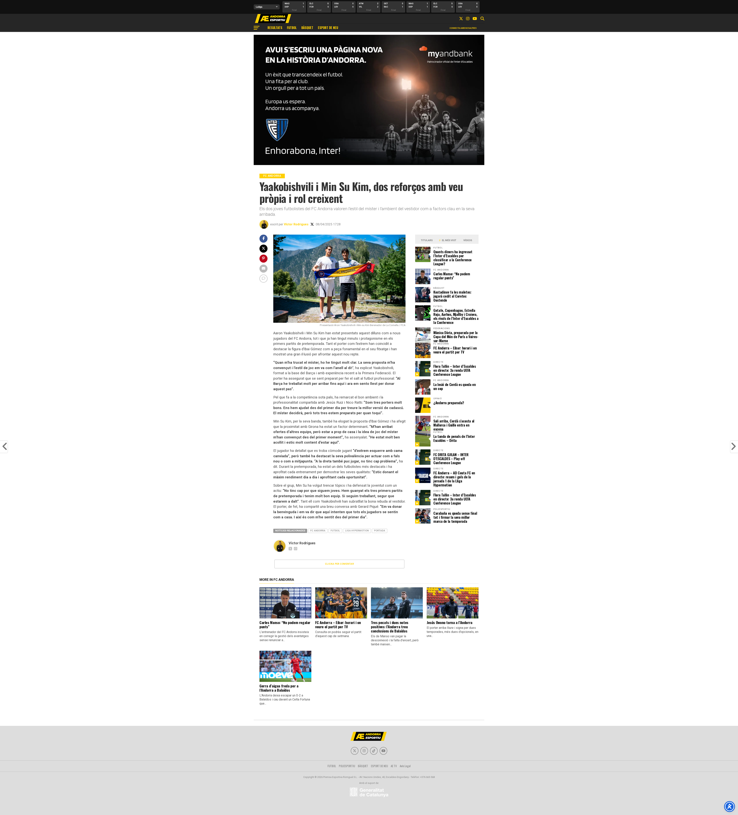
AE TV (394, 766)
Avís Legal (405, 766)
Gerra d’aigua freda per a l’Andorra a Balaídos (278, 688)
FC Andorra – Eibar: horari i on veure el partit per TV (455, 349)
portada (379, 530)
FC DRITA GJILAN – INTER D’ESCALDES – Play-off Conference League (451, 458)
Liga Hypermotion (357, 530)
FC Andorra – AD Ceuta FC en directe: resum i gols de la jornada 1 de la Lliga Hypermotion (454, 478)
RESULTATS (275, 27)
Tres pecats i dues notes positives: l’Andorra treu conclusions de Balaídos (389, 627)
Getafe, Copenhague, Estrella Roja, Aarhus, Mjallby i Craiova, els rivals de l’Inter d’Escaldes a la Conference (456, 316)
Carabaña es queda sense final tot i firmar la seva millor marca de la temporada (455, 517)
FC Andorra (317, 530)
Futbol (335, 530)
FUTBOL (292, 27)
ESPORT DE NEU (328, 27)
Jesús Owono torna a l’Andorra (449, 622)
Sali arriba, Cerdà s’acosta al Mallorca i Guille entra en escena (453, 425)
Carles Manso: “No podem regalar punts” (451, 275)
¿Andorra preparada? (448, 402)
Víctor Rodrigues (296, 224)
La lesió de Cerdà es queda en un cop (454, 386)
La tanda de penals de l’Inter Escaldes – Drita (454, 438)
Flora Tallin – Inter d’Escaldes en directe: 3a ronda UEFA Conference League (454, 370)
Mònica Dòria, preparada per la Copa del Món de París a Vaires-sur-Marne (455, 336)
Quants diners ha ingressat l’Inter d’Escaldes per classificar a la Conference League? (452, 257)
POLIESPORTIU (347, 766)
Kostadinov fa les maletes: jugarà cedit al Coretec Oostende (452, 296)
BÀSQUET (307, 27)
